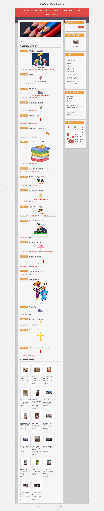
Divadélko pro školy (47, 423)
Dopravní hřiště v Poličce (37, 221)
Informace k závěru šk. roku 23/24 (40, 348)
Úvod (19, 18)
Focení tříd (32, 307)
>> (82, 126)
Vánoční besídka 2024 (36, 493)
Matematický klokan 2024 (37, 128)
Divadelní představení (36, 102)
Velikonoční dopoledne (36, 177)
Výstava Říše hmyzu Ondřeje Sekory (36, 447)
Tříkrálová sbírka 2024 (36, 51)
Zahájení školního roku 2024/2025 (25, 423)
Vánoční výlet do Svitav (25, 493)
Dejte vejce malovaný (36, 168)
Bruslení (31, 74)
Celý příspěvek (23, 69)
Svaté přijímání (34, 330)
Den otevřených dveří (36, 190)
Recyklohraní (70, 98)
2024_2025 (46, 400)
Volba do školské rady (36, 271)
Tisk (49, 506)
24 (70, 141)
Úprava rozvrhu (34, 116)
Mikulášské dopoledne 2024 (48, 470)
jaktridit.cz (69, 109)
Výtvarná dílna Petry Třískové (24, 470)
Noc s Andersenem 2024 (36, 142)
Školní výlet (35, 423)
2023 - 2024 (34, 69)
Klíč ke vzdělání (70, 112)
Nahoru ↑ (65, 506)
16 (68, 139)
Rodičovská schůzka (35, 257)
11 (72, 136)
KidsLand (69, 114)
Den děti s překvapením (36, 319)
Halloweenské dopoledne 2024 (48, 447)
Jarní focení (32, 89)
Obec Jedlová (70, 96)
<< (68, 126)
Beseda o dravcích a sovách (25, 447)
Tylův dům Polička (71, 103)
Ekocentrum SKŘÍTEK (72, 107)
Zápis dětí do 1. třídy (35, 207)
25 (73, 141)
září (75, 126)
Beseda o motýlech (35, 242)
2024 (75, 127)
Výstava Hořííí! (75, 46)
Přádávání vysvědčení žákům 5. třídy (37, 401)
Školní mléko (70, 100)
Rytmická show (34, 279)
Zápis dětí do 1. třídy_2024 (50, 215)
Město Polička (70, 105)
